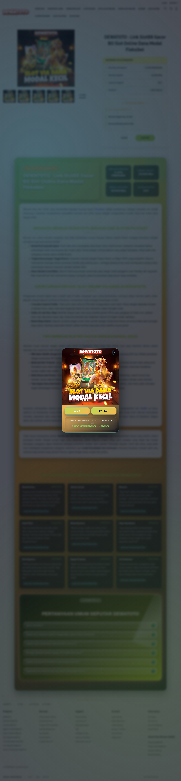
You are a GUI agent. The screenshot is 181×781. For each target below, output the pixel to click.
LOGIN (77, 411)
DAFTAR (103, 411)
